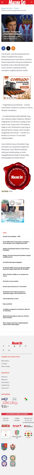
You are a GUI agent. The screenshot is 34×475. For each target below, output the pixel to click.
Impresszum (5, 388)
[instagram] (25, 346)
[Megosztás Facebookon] (3, 48)
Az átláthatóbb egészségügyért (12, 262)
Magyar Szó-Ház (6, 419)
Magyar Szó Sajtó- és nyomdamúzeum (28, 420)
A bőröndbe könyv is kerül (10, 298)
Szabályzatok (5, 385)
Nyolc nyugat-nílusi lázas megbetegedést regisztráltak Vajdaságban (15, 323)
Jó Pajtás (4, 363)
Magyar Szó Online (6, 8)
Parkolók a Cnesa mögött (10, 281)
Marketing (4, 379)
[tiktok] (20, 346)
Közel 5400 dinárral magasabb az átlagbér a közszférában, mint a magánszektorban (16, 242)
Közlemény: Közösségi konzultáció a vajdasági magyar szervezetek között (14, 292)
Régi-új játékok (7, 304)
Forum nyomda (17, 419)
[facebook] (3, 346)
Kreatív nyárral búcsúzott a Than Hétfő (14, 286)
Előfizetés (4, 377)
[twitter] (9, 346)
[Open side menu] (2, 2)
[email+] (9, 350)
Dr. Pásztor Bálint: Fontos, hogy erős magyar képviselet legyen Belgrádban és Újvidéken (16, 268)
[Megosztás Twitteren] (8, 48)
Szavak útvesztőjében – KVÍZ (11, 236)
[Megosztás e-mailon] (13, 48)
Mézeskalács (5, 361)
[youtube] (14, 346)
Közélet (16, 8)
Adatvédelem (5, 382)
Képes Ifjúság (5, 366)
